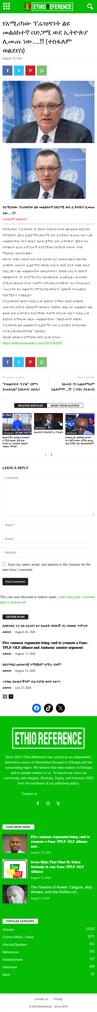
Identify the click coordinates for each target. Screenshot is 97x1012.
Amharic (9, 433)
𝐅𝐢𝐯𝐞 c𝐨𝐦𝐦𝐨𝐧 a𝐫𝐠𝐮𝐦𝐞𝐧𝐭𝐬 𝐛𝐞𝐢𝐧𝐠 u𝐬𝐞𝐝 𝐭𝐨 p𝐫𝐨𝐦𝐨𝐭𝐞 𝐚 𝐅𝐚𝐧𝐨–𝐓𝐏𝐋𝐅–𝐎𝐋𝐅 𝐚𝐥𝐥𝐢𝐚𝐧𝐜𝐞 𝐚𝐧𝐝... (60, 841)
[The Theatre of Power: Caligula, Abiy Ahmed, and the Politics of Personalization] (14, 894)
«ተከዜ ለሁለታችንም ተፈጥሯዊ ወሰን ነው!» (31, 681)
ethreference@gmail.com (57, 794)
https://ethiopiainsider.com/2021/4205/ (32, 343)
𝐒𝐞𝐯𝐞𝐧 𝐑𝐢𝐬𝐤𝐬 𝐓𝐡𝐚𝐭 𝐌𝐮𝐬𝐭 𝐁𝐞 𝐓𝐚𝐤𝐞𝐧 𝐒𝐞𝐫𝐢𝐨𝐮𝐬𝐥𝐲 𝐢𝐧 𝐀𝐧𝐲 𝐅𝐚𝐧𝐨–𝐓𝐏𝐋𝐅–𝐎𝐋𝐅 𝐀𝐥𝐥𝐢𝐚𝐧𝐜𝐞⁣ (57, 866)
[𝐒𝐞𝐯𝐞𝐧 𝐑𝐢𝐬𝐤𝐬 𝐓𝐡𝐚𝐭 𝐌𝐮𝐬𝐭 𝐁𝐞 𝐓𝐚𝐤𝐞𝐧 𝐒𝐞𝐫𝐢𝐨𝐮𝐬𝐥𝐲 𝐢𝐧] (14, 868)
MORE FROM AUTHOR (64, 405)
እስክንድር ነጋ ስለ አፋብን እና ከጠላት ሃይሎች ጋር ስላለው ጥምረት (45, 625)
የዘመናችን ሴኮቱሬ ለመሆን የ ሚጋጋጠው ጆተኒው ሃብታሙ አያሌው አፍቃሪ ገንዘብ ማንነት (16, 441)
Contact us (41, 999)
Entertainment (12, 959)
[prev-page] (45, 454)
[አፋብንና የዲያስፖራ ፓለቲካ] (48, 421)
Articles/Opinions (14, 944)
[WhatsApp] (42, 71)
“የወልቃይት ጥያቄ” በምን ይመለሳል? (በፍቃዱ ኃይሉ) (21, 386)
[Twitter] (19, 71)
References (10, 952)
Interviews (9, 967)
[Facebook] (7, 71)
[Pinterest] (30, 71)
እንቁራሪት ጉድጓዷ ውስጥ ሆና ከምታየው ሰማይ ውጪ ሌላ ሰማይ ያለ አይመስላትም (79, 440)
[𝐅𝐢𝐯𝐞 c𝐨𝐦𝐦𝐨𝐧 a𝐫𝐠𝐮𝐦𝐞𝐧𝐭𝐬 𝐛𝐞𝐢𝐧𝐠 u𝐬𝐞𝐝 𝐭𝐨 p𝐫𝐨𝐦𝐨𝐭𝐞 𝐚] (14, 843)
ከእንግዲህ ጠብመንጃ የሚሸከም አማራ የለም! (31, 664)
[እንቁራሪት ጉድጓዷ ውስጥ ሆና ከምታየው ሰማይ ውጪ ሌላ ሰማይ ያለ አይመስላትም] (80, 424)
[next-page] (51, 454)
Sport (6, 974)
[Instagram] (49, 804)
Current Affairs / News (18, 937)
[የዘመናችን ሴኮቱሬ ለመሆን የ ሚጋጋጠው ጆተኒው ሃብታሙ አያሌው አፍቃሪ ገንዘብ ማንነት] (17, 424)
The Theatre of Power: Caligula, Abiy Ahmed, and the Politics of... (61, 889)
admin (6, 632)
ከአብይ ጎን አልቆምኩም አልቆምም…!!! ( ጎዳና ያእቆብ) (73, 386)
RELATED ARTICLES (30, 405)
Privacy (58, 999)
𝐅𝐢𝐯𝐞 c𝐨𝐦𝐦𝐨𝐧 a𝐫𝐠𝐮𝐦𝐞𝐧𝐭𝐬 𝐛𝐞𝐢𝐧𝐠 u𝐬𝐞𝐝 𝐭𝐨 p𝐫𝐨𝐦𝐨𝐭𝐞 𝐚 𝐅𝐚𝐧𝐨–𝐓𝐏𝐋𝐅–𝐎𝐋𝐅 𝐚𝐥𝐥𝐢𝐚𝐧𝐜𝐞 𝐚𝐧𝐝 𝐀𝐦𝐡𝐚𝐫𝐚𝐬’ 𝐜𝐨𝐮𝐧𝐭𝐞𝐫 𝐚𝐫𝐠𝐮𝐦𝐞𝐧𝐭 (45, 645)
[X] (58, 804)
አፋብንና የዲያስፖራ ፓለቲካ (48, 432)
